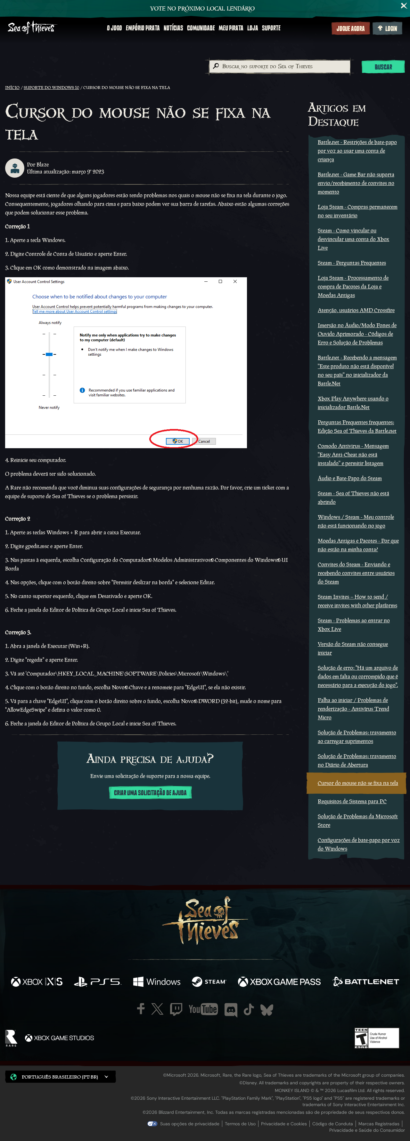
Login (391, 29)
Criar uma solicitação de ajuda (150, 793)
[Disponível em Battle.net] (366, 982)
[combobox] (279, 67)
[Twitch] (176, 1009)
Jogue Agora (351, 29)
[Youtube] (203, 1009)
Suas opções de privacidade (189, 1124)
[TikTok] (249, 1009)
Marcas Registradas (378, 1124)
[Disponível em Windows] (157, 982)
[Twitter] (157, 1009)
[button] (60, 1076)
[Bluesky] (267, 1010)
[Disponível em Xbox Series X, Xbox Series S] (36, 982)
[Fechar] (404, 6)
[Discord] (231, 1010)
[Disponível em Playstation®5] (97, 982)
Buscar (383, 67)
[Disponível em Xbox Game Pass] (279, 982)
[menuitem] (114, 28)
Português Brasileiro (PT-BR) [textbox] (60, 1077)
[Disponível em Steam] (209, 982)
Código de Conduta (332, 1124)
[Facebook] (140, 1008)
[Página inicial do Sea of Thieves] (33, 28)
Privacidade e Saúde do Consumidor (367, 1130)
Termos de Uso (240, 1124)
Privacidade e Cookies (284, 1124)
